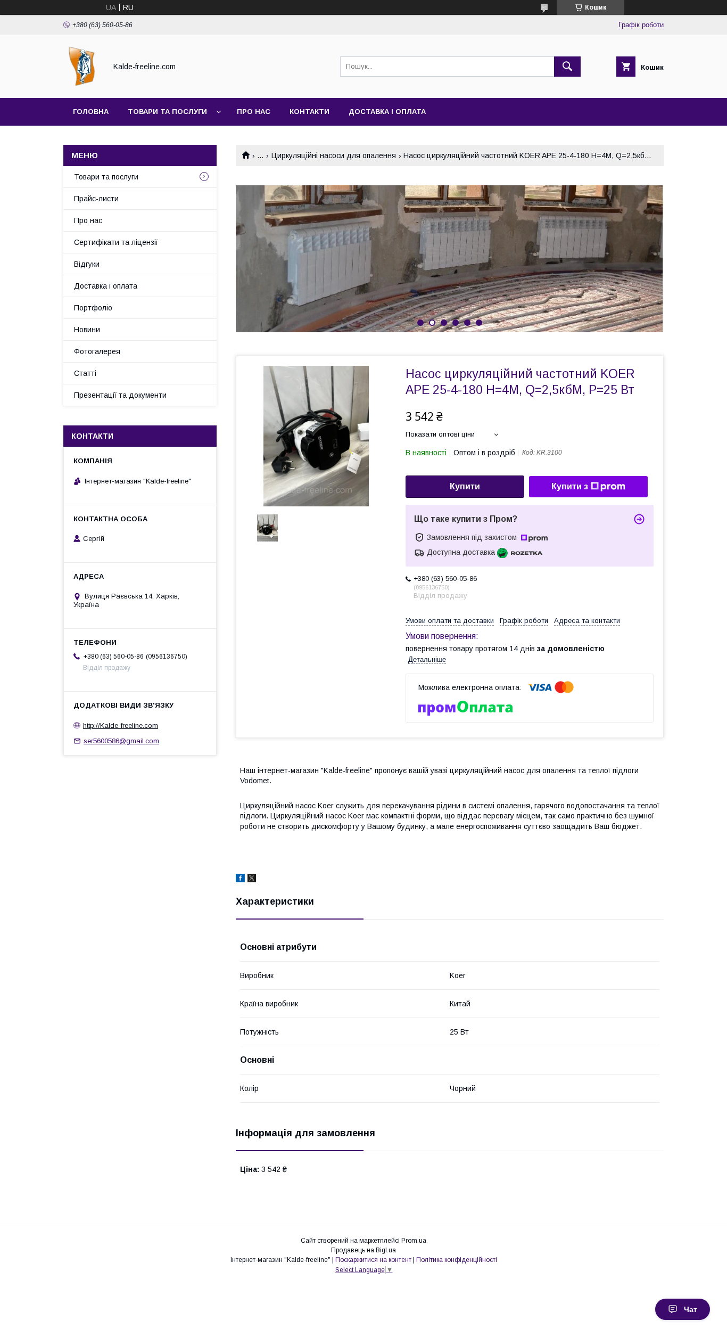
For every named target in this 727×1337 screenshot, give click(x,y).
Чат (690, 1309)
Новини (87, 329)
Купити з (569, 486)
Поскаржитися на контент (373, 1260)
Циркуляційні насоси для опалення (333, 155)
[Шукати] (567, 66)
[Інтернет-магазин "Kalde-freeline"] (82, 84)
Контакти (309, 112)
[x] (251, 879)
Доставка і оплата (387, 112)
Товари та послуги (167, 112)
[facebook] (240, 879)
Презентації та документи (120, 395)
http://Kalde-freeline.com (120, 725)
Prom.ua (413, 1240)
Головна (91, 112)
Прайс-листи (96, 198)
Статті (85, 373)
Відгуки (87, 264)
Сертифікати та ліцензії (116, 242)
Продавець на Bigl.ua (363, 1250)
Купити (465, 486)
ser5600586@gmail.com (121, 741)
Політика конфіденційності (456, 1260)
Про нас (253, 112)
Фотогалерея (97, 351)
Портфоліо (93, 308)
